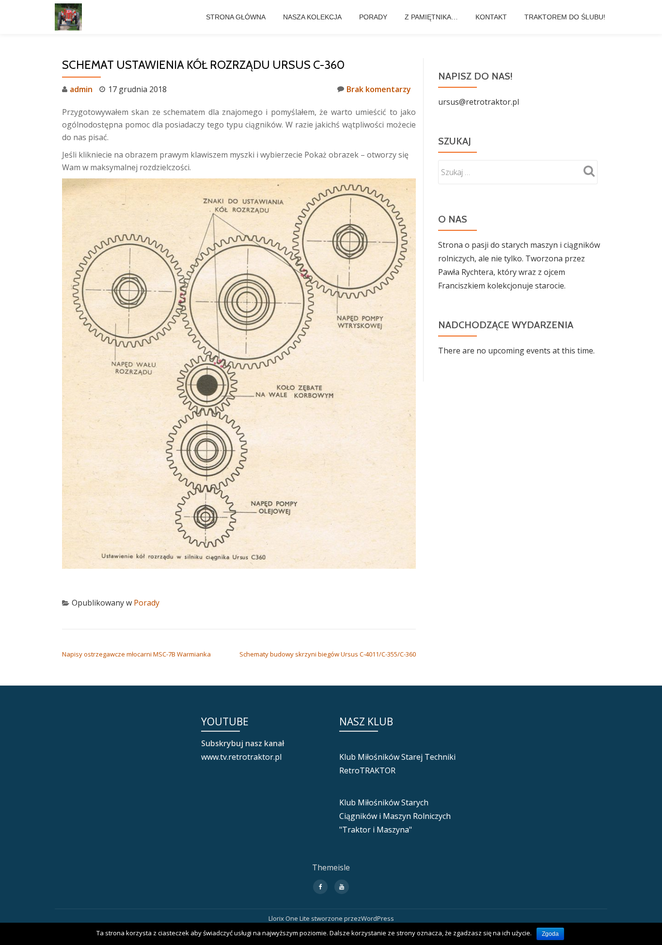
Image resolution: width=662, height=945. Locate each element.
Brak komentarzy (379, 89)
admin (81, 89)
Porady (373, 17)
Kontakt (491, 17)
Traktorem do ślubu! (564, 17)
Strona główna (236, 17)
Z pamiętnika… (431, 17)
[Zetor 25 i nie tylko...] (70, 17)
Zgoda (550, 933)
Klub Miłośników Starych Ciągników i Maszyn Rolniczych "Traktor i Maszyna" (395, 816)
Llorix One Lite (289, 918)
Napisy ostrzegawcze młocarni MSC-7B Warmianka (136, 654)
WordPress (377, 918)
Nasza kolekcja (312, 17)
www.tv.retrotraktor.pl (241, 757)
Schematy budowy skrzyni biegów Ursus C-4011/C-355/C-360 (327, 654)
